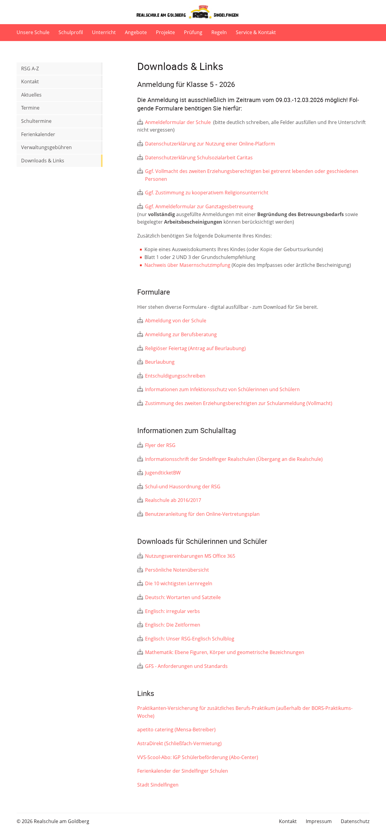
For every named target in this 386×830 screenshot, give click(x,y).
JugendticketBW (163, 472)
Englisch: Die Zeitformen (172, 624)
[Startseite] (193, 12)
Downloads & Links (42, 160)
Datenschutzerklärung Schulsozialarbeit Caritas (199, 157)
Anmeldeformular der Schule (178, 122)
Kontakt (30, 81)
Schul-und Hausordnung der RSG (182, 486)
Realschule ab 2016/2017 (173, 500)
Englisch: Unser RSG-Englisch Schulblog (189, 638)
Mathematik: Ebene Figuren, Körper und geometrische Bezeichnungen (224, 652)
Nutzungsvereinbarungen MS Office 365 (190, 556)
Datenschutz (355, 821)
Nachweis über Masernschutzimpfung (187, 265)
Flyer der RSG (160, 445)
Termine (30, 107)
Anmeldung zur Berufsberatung (181, 334)
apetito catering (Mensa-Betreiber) (176, 729)
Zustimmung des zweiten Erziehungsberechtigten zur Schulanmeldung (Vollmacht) (238, 403)
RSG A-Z (30, 68)
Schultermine (36, 121)
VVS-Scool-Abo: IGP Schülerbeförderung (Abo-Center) (197, 757)
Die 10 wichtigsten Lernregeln (178, 583)
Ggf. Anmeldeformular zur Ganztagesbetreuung (199, 206)
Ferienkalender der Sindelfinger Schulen (182, 771)
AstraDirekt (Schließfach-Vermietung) (179, 743)
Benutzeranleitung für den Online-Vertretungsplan (202, 514)
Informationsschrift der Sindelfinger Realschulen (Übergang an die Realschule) (234, 459)
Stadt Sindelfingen (158, 784)
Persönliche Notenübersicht (177, 570)
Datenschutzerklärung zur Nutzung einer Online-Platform (210, 143)
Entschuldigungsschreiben (175, 375)
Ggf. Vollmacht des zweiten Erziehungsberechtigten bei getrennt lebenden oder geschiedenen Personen (251, 175)
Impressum (319, 821)
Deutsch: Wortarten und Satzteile (183, 597)
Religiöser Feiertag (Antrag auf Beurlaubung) (195, 348)
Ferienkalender (38, 134)
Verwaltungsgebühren (46, 147)
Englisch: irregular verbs (172, 611)
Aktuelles (31, 94)
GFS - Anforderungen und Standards (186, 666)
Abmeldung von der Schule (175, 320)
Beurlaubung (160, 362)
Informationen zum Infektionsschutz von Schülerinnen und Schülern (222, 389)
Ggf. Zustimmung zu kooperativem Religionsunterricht (207, 192)
